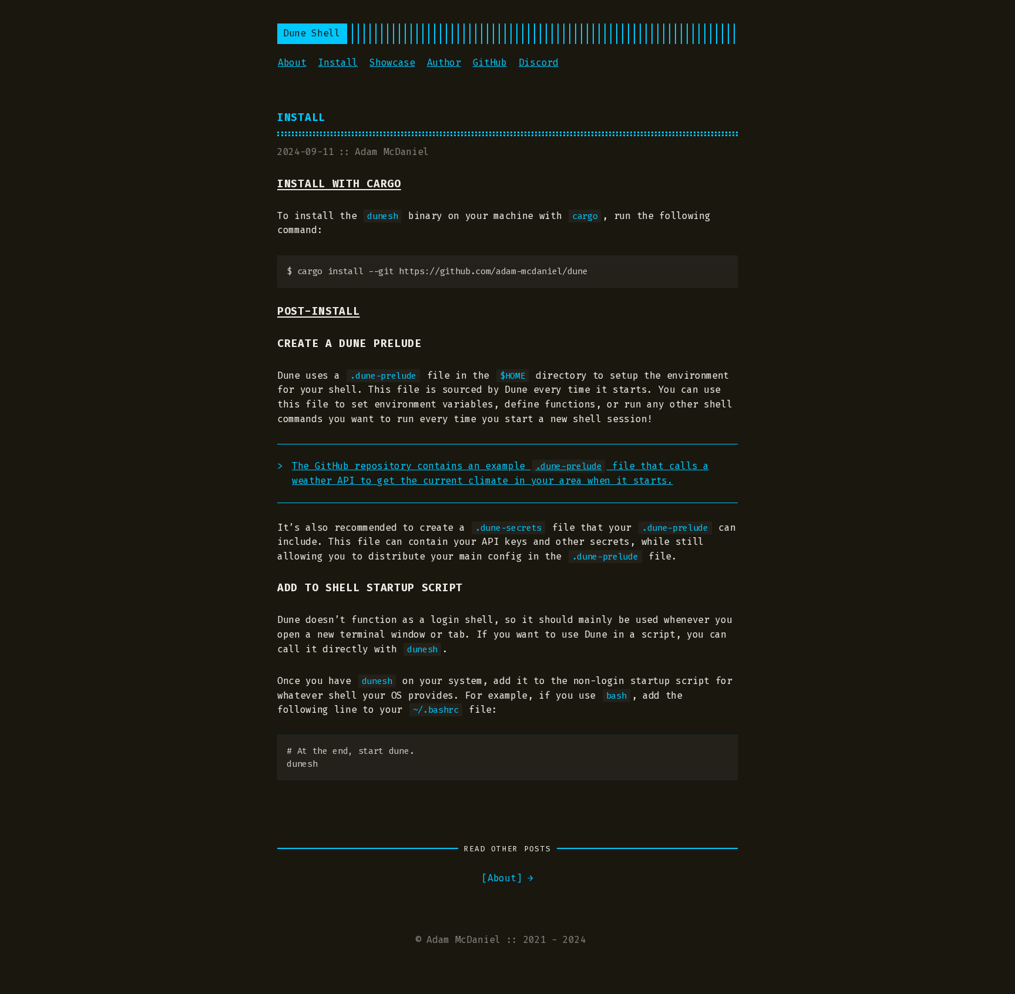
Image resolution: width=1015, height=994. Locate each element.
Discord (539, 62)
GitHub (490, 62)
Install (338, 62)
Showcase (392, 62)
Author (444, 62)
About (292, 62)
